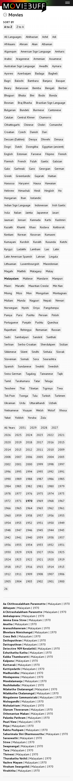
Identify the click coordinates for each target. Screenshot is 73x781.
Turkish (46, 396)
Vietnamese (11, 410)
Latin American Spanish (18, 256)
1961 (61, 508)
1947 (18, 530)
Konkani (8, 234)
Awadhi (43, 66)
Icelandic (35, 198)
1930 (7, 552)
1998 (50, 464)
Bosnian (9, 103)
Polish (55, 315)
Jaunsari (9, 220)
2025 (18, 435)
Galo (7, 168)
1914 (50, 567)
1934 (29, 545)
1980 (50, 486)
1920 (50, 559)
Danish (34, 132)
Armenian (39, 59)
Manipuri (57, 278)
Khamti (21, 227)
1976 (29, 493)
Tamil (7, 381)
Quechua (52, 322)
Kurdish (24, 242)
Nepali (47, 300)
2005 (39, 457)
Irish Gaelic (58, 205)
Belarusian (22, 88)
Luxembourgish (29, 264)
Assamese (55, 59)
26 (6, 589)
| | (36, 604)
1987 (39, 479)
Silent (23, 352)
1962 (50, 508)
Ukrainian (9, 403)
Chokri (41, 125)
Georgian (44, 168)
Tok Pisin (9, 396)
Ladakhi (21, 249)
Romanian (41, 330)
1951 (39, 523)
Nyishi (25, 308)
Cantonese (54, 110)
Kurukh (37, 242)
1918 (7, 567)
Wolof (51, 410)
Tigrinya (48, 388)
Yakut (7, 417)
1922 (29, 559)
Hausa (37, 183)
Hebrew (9, 190)
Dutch (18, 147)
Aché (45, 37)
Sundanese (24, 366)
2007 (18, 457)
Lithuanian (10, 264)
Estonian (22, 154)
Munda (21, 300)
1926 (50, 552)
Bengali (49, 88)
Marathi (19, 286)
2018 (29, 442)
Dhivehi (45, 139)
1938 (50, 537)
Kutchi (63, 242)
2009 (61, 449)
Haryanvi (24, 183)
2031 (22, 427)
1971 (18, 501)
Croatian (9, 132)
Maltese (28, 278)
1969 (39, 501)
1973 (61, 493)
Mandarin (42, 278)
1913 (61, 567)
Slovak (60, 352)
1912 (7, 574)
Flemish (9, 161)
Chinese (28, 125)
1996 (7, 471)
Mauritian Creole (39, 286)
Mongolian (42, 293)
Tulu (35, 396)
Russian (56, 330)
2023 (39, 435)
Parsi (19, 315)
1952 (29, 523)
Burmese (38, 110)
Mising (8, 293)
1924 (7, 559)
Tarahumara (22, 381)
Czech (22, 132)
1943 (61, 530)
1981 (39, 486)
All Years (9, 427)
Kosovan (35, 234)
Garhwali (19, 168)
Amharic (59, 51)
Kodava (44, 227)
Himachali (24, 190)
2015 (61, 442)
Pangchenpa (51, 308)
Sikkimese (10, 352)
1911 (18, 574)
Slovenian (10, 359)
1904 (18, 581)
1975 (39, 493)
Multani (8, 300)
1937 (61, 537)
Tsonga (23, 396)
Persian (43, 315)
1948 (7, 530)
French (22, 161)
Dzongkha (32, 147)
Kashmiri (60, 220)
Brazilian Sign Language (50, 103)
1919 (61, 559)
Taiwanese (46, 374)
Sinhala (47, 352)
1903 (29, 581)
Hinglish (49, 190)
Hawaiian (50, 183)
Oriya (36, 308)
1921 (39, 559)
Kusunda (51, 242)
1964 (29, 508)
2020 (7, 442)
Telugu (48, 381)
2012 (29, 449)
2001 (18, 464)
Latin (56, 249)
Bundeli (24, 110)
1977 (18, 493)
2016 (50, 442)
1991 (61, 471)
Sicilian (63, 344)
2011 (39, 449)
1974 (50, 493)
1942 (7, 537)
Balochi (19, 81)
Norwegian (10, 308)
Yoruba (32, 417)
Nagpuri (34, 300)
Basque (60, 81)
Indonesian (41, 205)
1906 (61, 574)
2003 (61, 457)
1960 (7, 515)
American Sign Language (36, 51)
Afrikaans (9, 44)
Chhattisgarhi (12, 125)
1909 (29, 574)
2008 (7, 457)
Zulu (43, 417)
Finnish (62, 154)
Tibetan (33, 388)
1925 (61, 552)
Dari (44, 132)
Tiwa (60, 388)
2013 (18, 449)
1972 (7, 501)
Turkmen (60, 396)
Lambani (35, 249)
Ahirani (23, 44)
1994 (29, 471)
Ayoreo (8, 73)
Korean (22, 234)
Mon (29, 293)
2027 (55, 427)
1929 (18, 552)
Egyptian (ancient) (53, 147)
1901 (50, 581)
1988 (29, 479)
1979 (61, 486)
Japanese (42, 212)
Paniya (8, 315)
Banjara (47, 81)
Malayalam (11, 278)
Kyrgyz (8, 249)
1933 (39, 545)
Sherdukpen (48, 344)
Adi (54, 37)
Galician (57, 161)
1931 (61, 545)
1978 (7, 493)
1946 (29, 530)
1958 (29, 515)
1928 (29, 552)
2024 (29, 435)
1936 (7, 545)
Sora (36, 359)
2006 (29, 457)
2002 (7, 464)
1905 (7, 581)
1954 (7, 523)
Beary (7, 88)
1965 (18, 508)
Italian (17, 212)
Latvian (40, 256)
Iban (23, 198)
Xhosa (63, 410)
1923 (18, 559)
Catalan (8, 117)
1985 (61, 479)
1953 (18, 523)
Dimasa (58, 139)
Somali (24, 359)
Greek (8, 176)
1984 (7, 486)
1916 (29, 567)
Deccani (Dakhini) (14, 139)
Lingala (53, 256)
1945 (39, 530)
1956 (50, 515)
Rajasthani (10, 330)
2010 (50, 449)
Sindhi (35, 352)
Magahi (8, 271)
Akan (35, 44)
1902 (39, 581)
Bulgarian (10, 110)
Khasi (32, 227)
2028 (44, 427)
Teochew (9, 388)
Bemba (36, 88)
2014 (7, 449)
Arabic (8, 59)
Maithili (21, 271)
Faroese (36, 154)
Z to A (20, 27)
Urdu (22, 403)
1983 (18, 486)
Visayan (27, 410)
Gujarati (39, 176)
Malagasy (36, 271)
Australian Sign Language (19, 66)
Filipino (49, 154)
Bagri (7, 81)
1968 (50, 501)
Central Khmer (26, 117)
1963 (39, 508)
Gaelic (44, 161)
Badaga (39, 73)
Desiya (33, 139)
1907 (50, 574)
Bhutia (22, 95)
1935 (18, 545)
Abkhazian (32, 37)
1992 (50, 471)
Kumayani (10, 242)
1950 (50, 523)
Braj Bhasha (25, 103)
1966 (7, 508)
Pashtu (30, 315)
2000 (29, 464)
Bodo (42, 95)
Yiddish (19, 417)
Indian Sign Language (17, 205)
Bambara (33, 81)
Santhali (51, 337)
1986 (50, 479)
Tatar (37, 381)
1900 (61, 581)
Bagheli (53, 73)
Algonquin (10, 51)
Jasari (55, 212)
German (59, 168)
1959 (18, 515)
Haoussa (9, 183)
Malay (49, 271)
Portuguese (11, 322)
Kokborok (58, 227)
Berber (63, 88)
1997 (61, 464)
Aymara (56, 66)
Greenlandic (23, 176)
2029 (33, 427)
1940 (29, 537)
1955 (61, 515)
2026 (7, 435)
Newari (60, 300)
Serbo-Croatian (27, 344)
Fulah (33, 161)
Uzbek (53, 403)
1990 (7, 479)
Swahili (39, 366)
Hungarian (10, 198)
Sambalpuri (22, 337)
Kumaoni (50, 234)
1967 (61, 501)
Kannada (35, 220)
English (8, 154)
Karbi (48, 220)
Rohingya (25, 330)
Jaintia (29, 212)
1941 (18, 537)
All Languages (12, 37)
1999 (39, 464)
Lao (47, 249)
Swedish (53, 366)
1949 (61, 523)
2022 (50, 435)
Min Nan (58, 286)
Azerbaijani (24, 73)
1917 (18, 567)
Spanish (9, 366)
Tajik (60, 374)
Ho (60, 190)
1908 (39, 574)
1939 (39, 537)
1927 (39, 552)
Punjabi (26, 322)
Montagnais (60, 293)
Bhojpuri (9, 95)
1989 (18, 479)
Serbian (9, 344)
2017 (39, 442)
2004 (50, 457)
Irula (7, 212)
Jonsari (22, 220)
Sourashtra (49, 359)
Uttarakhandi (37, 403)
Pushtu (39, 322)
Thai (22, 388)
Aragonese (22, 59)
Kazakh (8, 227)
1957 (39, 515)
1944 (50, 530)
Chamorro (45, 117)
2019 (18, 442)
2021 (61, 435)
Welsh (39, 410)
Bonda (53, 95)
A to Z (8, 27)
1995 (18, 471)
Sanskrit (37, 337)
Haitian (52, 176)
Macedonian (50, 264)
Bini (32, 95)
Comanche (55, 125)
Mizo (19, 293)
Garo (32, 168)
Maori (7, 286)
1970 (29, 501)
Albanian (47, 44)
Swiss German (12, 374)
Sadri (7, 337)
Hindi (37, 190)
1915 (39, 567)
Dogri (7, 147)
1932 (50, 545)
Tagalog (31, 374)
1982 (29, 486)
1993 (39, 471)
